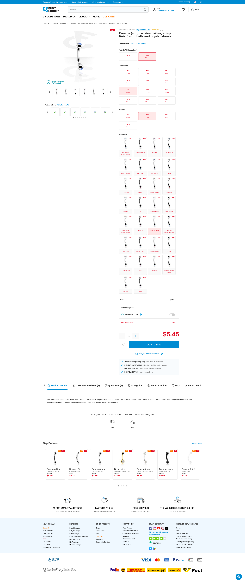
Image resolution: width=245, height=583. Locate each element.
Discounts (46, 544)
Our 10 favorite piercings (184, 539)
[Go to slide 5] (81, 117)
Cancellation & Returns (130, 533)
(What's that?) (63, 105)
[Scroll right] (44, 385)
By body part (51, 16)
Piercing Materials (182, 533)
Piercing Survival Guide (184, 536)
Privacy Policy (62, 569)
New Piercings (48, 531)
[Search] (145, 9)
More (96, 16)
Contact (178, 528)
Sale (44, 539)
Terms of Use (51, 569)
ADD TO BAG (154, 344)
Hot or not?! (47, 542)
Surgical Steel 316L (143, 30)
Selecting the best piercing (185, 542)
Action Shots (126, 544)
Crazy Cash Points (128, 539)
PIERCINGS (69, 16)
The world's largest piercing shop (55, 2)
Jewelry (84, 16)
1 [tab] (118, 486)
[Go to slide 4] (79, 117)
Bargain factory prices (80, 2)
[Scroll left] (200, 385)
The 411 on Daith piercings (185, 544)
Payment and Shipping (130, 531)
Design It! (109, 16)
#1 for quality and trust (100, 2)
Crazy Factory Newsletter (51, 547)
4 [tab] (126, 486)
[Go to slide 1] (73, 117)
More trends (197, 443)
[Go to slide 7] (85, 117)
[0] (183, 9)
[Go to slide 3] (77, 117)
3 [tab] (123, 486)
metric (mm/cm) (184, 2)
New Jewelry (47, 536)
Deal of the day (48, 533)
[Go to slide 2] (75, 117)
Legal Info (71, 569)
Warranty (125, 536)
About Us (125, 542)
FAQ (177, 531)
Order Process (127, 528)
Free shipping (118, 2)
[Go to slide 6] (83, 117)
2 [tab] (121, 486)
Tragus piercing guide (183, 547)
